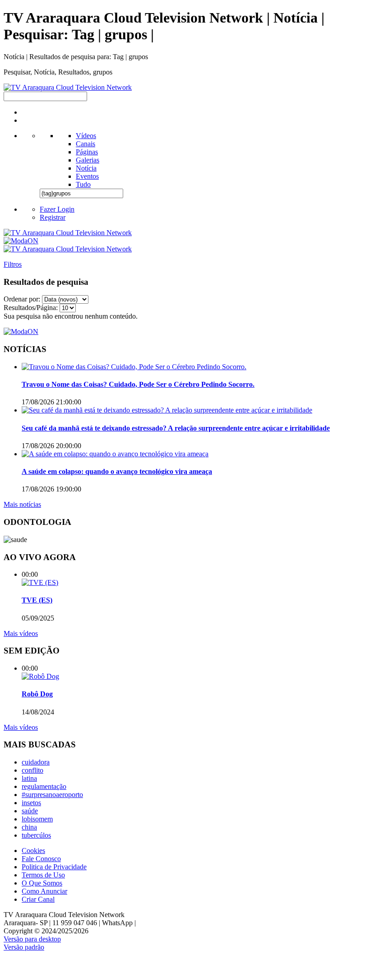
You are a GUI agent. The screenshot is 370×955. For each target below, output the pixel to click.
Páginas (87, 152)
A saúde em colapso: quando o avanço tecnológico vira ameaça (117, 471)
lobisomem (37, 819)
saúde (30, 811)
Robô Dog (37, 694)
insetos (31, 803)
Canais (85, 144)
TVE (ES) (37, 600)
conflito (32, 770)
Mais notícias (22, 504)
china (29, 827)
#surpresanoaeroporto (52, 794)
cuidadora (36, 762)
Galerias (87, 160)
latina (29, 778)
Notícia (86, 168)
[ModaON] (21, 241)
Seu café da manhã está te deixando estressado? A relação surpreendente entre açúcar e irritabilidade (176, 428)
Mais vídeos (21, 633)
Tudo (83, 184)
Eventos (87, 176)
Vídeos (86, 135)
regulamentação (44, 786)
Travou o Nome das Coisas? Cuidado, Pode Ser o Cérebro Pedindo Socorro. (138, 384)
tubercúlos (36, 835)
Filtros (13, 264)
